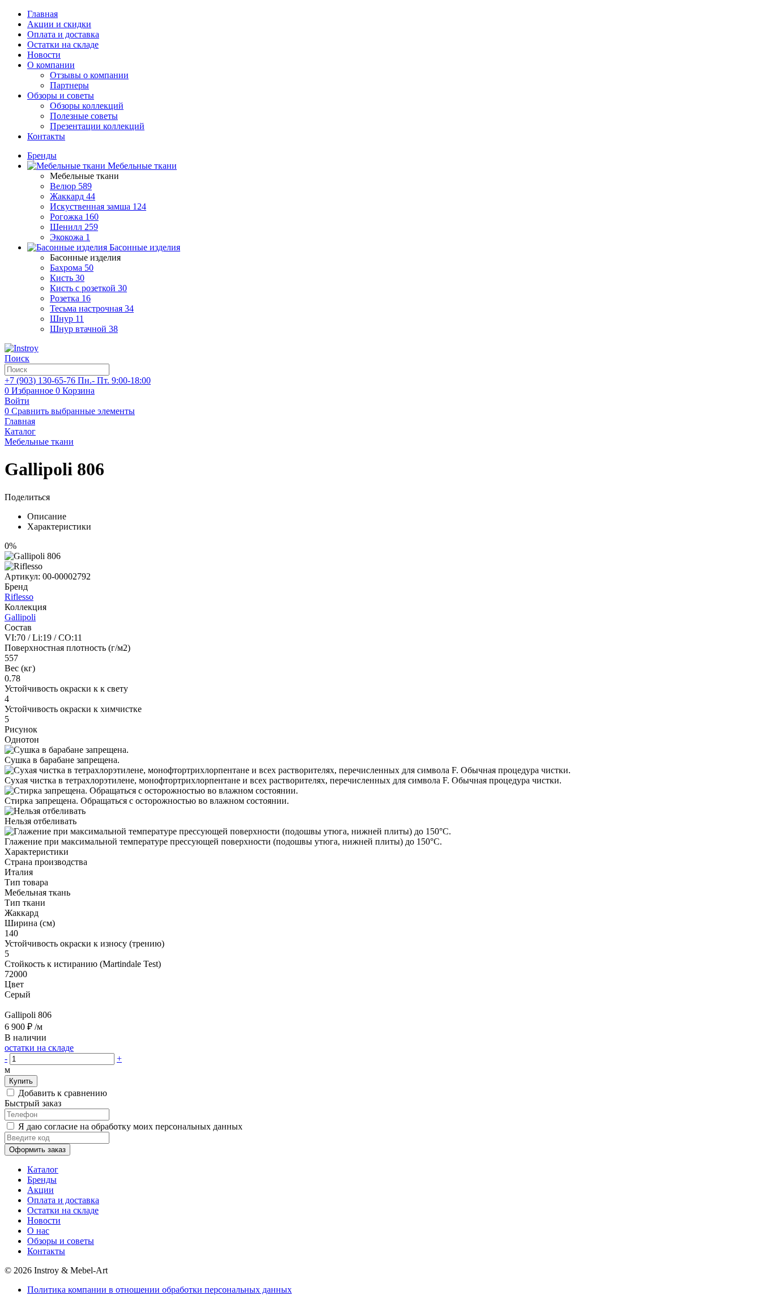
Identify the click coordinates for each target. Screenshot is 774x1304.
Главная (42, 14)
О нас (38, 1230)
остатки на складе (39, 1047)
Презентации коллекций (97, 126)
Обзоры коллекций (87, 105)
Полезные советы (84, 116)
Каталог (42, 1169)
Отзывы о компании (89, 75)
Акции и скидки (59, 24)
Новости (44, 54)
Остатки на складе (63, 44)
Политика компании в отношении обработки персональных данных (159, 1289)
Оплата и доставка (63, 34)
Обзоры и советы (60, 95)
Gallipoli (20, 617)
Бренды (42, 1179)
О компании (51, 65)
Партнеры (69, 85)
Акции (40, 1190)
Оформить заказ (37, 1149)
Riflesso (19, 597)
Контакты (46, 136)
